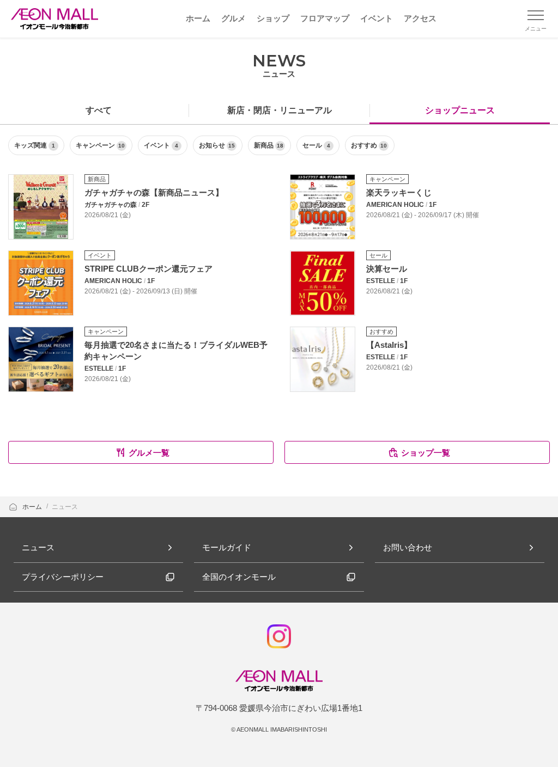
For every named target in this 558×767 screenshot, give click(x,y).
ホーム (33, 507)
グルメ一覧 (149, 452)
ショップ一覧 (425, 452)
